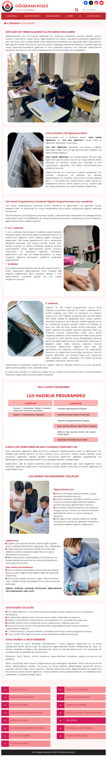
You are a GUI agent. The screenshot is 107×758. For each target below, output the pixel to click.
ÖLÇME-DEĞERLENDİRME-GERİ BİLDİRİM (27, 728)
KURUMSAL (12, 16)
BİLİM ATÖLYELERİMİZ (19, 705)
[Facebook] (86, 3)
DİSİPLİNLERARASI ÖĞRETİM (77, 697)
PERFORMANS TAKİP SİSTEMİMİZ (79, 728)
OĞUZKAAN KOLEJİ (18, 690)
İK (80, 16)
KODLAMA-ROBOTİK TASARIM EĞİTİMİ (26, 713)
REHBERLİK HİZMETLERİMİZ (76, 736)
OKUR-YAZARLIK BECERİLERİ (22, 697)
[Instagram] (96, 3)
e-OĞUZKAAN (93, 16)
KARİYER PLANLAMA (19, 720)
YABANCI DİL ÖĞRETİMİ (76, 705)
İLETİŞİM (69, 16)
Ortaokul (14, 23)
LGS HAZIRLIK (71, 720)
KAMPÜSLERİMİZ (31, 16)
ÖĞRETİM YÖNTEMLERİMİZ (77, 690)
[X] (91, 3)
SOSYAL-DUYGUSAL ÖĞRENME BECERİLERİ (84, 713)
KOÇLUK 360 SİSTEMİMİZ (20, 736)
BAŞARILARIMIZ (53, 16)
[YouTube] (101, 3)
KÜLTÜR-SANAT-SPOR (19, 744)
